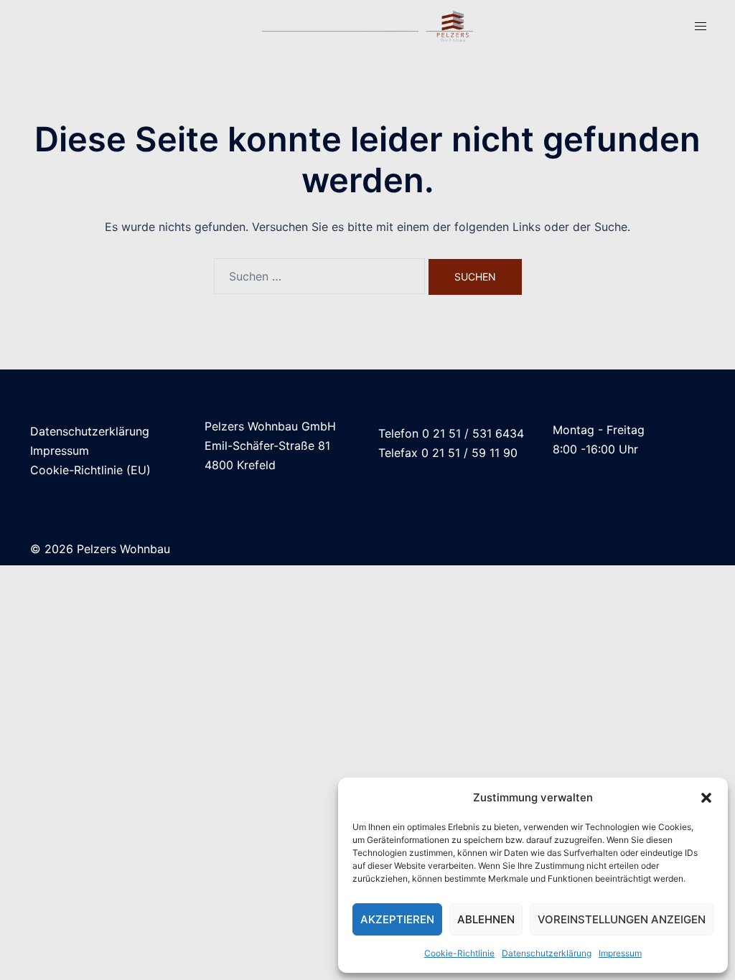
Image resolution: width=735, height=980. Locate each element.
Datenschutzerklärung (546, 953)
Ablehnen (486, 919)
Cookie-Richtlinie (459, 953)
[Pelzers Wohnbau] (368, 25)
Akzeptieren (397, 919)
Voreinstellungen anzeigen (622, 919)
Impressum (620, 953)
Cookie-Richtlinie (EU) (90, 470)
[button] (706, 798)
